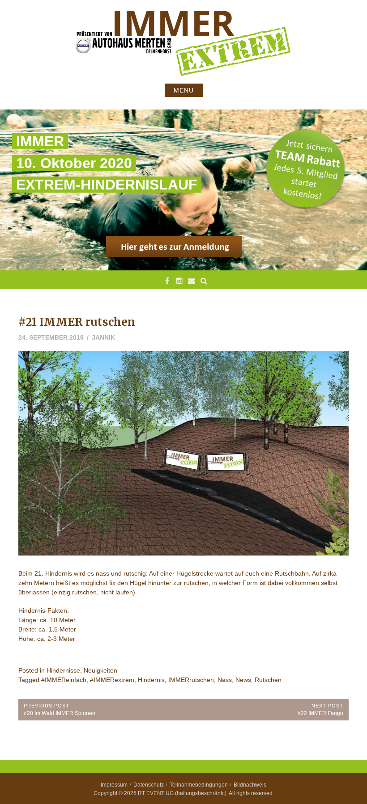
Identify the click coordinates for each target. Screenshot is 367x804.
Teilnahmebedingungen (199, 785)
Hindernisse (63, 670)
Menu (184, 90)
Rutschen (268, 679)
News (243, 679)
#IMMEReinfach (63, 679)
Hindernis (151, 679)
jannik (103, 337)
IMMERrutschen (191, 679)
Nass (225, 679)
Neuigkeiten (100, 670)
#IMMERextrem (112, 679)
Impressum (114, 785)
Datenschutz (148, 785)
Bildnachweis (250, 785)
